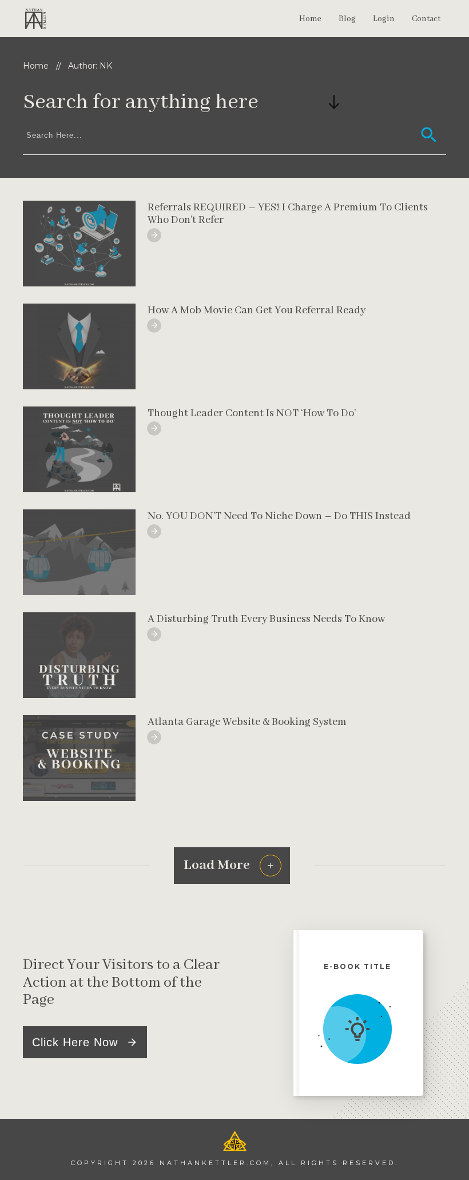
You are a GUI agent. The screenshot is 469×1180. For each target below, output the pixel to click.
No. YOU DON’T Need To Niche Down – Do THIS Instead (279, 516)
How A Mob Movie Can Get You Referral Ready (256, 310)
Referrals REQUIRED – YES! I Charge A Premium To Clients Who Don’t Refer (288, 214)
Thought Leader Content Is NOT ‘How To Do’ (252, 413)
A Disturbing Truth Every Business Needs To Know (266, 619)
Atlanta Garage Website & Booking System (247, 722)
